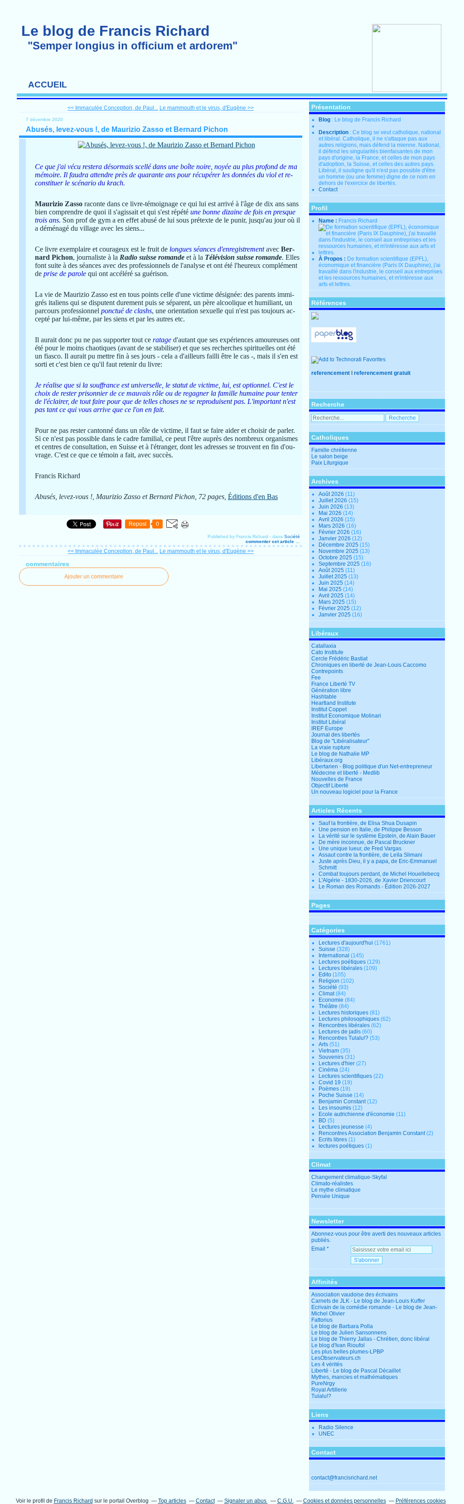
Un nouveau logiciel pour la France (354, 792)
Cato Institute (327, 652)
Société (292, 536)
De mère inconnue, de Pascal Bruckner (367, 842)
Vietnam (329, 1051)
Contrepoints (327, 671)
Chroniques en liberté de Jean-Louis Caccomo (368, 665)
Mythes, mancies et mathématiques (354, 1377)
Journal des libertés (335, 735)
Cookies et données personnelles (344, 1501)
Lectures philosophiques (349, 1019)
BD (322, 1120)
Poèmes (329, 1089)
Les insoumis (335, 1108)
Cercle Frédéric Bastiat (339, 658)
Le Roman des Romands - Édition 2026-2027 (374, 886)
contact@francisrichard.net (344, 1478)
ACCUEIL (47, 84)
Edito (325, 974)
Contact (328, 189)
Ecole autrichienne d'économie (357, 1114)
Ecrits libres (333, 1139)
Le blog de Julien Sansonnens (349, 1332)
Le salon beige (329, 456)
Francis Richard (73, 1501)
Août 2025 (332, 570)
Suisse (327, 949)
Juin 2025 (331, 583)
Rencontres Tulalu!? (343, 1038)
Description (334, 132)
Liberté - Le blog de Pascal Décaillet (356, 1371)
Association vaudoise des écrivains (354, 1294)
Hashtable (324, 697)
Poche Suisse (336, 1095)
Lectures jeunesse (341, 1127)
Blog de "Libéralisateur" (340, 741)
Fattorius (322, 1320)
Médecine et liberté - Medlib (345, 773)
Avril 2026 (332, 519)
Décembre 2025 (339, 545)
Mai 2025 (331, 589)
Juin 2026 (331, 507)
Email (318, 1249)
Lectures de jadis (340, 1032)
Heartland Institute (333, 703)
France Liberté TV (333, 684)
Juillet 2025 (333, 576)
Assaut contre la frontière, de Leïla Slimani (370, 855)
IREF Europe (327, 728)
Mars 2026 (332, 526)
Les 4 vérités (327, 1364)
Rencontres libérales (344, 1025)
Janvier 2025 (335, 614)
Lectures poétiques (342, 962)
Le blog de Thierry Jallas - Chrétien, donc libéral (370, 1339)
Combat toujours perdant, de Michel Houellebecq (379, 874)
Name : (328, 221)
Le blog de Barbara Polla (342, 1326)
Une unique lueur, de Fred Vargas (360, 848)
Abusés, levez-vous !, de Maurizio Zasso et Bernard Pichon (127, 129)
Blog (324, 119)
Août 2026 (332, 494)
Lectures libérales (340, 968)
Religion (329, 981)
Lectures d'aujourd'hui (346, 943)
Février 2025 (335, 608)
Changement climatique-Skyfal (349, 1177)
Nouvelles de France (336, 779)
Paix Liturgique (329, 463)
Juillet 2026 (333, 500)
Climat (326, 993)
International (334, 955)
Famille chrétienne (334, 450)
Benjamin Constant (342, 1101)
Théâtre (328, 1006)
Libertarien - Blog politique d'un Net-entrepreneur (371, 766)
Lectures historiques (343, 1012)
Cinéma (328, 1070)
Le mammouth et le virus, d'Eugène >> (207, 108)
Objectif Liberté (329, 785)
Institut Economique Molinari (346, 716)
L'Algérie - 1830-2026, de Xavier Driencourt (372, 880)
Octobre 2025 (336, 557)
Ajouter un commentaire (93, 576)
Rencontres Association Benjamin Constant (372, 1133)
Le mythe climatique (336, 1190)
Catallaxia (323, 646)
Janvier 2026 (335, 538)
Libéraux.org (327, 760)
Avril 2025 (332, 595)
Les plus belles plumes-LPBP (347, 1352)
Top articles (172, 1501)
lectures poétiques (341, 1146)
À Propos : (333, 259)
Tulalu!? (321, 1396)
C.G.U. (285, 1501)
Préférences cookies (421, 1501)
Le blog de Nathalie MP (340, 754)
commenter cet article (270, 541)
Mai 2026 (331, 513)
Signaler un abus (246, 1501)
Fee (316, 677)
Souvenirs (331, 1057)
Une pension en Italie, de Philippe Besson (370, 829)
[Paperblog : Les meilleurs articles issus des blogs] (333, 340)
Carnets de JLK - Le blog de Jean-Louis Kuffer (368, 1301)
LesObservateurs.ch (336, 1358)
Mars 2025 (332, 602)
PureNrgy (323, 1383)
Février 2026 (335, 532)
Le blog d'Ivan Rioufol (338, 1345)
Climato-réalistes (332, 1183)
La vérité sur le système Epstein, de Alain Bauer (377, 836)
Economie (331, 1000)
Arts (323, 1044)
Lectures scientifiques (345, 1076)
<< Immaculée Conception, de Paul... (113, 108)
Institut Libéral (328, 722)
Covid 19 (330, 1082)
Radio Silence (336, 1427)
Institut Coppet (329, 709)
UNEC (326, 1434)
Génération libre (331, 690)
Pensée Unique (330, 1196)
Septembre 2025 (340, 564)
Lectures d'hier (337, 1063)
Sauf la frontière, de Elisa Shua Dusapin (368, 823)
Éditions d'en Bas (253, 496)
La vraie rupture (330, 747)
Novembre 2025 (339, 551)
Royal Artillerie (329, 1390)
